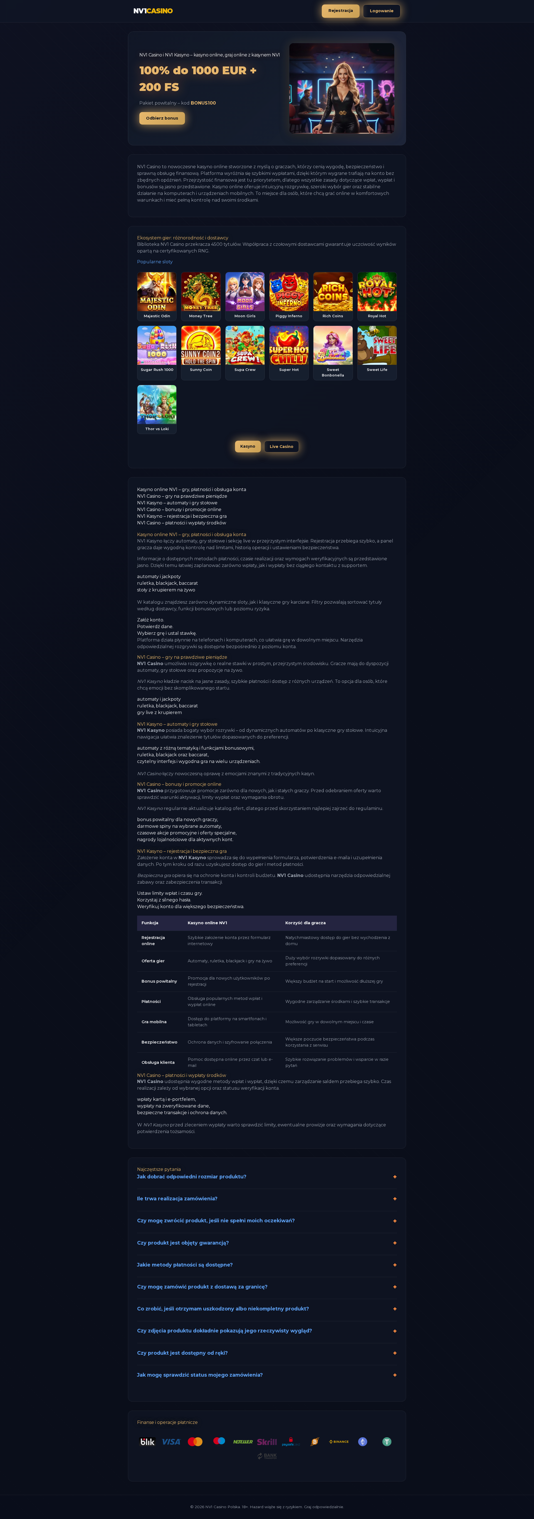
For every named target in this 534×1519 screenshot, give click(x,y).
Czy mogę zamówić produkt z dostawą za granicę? (202, 1287)
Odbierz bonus (162, 118)
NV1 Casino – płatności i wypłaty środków (181, 523)
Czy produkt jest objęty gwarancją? (183, 1243)
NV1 (153, 11)
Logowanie (382, 10)
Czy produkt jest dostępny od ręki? (182, 1353)
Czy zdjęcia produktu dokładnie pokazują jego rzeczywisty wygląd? (224, 1331)
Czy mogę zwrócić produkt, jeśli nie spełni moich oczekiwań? (216, 1220)
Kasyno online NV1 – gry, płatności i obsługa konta (191, 489)
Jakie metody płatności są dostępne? (185, 1265)
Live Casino (281, 446)
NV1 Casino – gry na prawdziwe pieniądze (182, 496)
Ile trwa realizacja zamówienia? (177, 1198)
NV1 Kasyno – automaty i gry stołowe (177, 502)
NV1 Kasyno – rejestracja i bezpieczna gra (182, 516)
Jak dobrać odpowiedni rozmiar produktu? (191, 1176)
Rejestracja (340, 10)
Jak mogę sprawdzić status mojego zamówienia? (200, 1375)
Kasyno (247, 446)
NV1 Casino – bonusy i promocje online (179, 509)
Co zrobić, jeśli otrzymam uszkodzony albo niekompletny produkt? (223, 1309)
